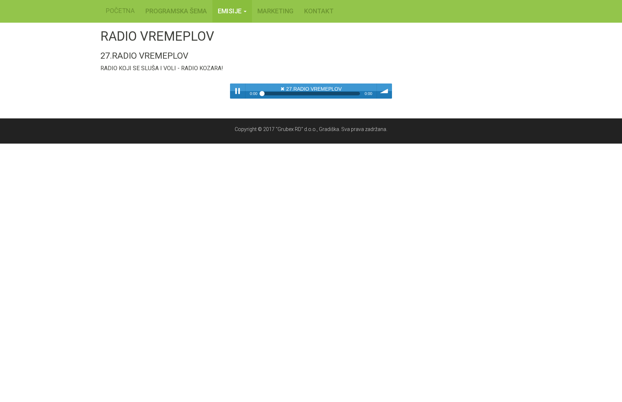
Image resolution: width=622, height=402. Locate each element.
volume (384, 91)
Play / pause (237, 91)
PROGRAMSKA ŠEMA (176, 11)
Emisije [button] (230, 11)
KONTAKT (319, 11)
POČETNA (120, 10)
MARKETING (275, 11)
